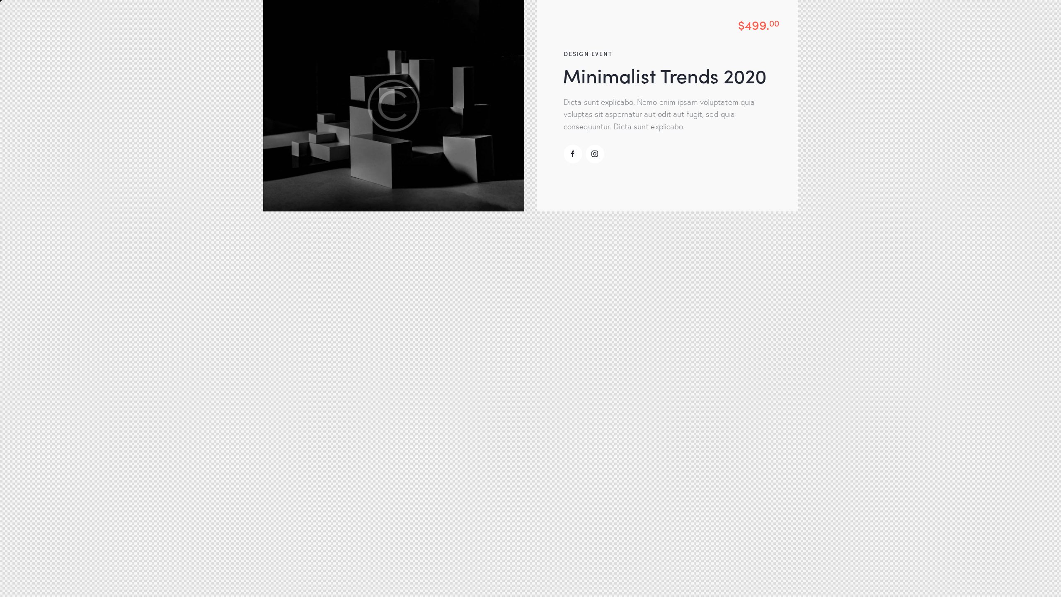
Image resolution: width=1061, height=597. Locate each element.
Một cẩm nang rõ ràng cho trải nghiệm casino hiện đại (362, 567)
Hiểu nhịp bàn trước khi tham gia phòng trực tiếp (355, 555)
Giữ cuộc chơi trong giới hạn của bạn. (337, 579)
